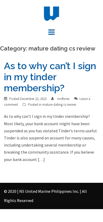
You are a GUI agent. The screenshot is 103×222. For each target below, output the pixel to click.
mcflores (63, 99)
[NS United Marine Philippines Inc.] (51, 13)
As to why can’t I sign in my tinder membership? (50, 76)
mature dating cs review (59, 104)
